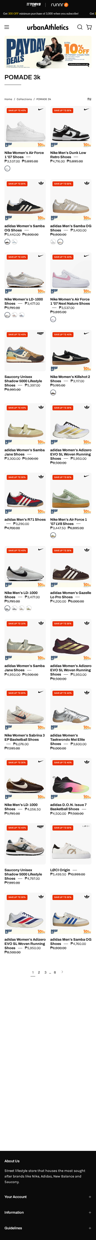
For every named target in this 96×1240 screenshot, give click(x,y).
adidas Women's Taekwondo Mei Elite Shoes (67, 740)
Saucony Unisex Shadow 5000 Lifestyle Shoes (23, 381)
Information (14, 1212)
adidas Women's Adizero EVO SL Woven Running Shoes (71, 454)
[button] (79, 27)
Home (8, 99)
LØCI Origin (60, 870)
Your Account (15, 1197)
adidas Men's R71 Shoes (25, 519)
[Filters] (89, 99)
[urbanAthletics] (48, 26)
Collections (24, 99)
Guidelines (13, 1228)
